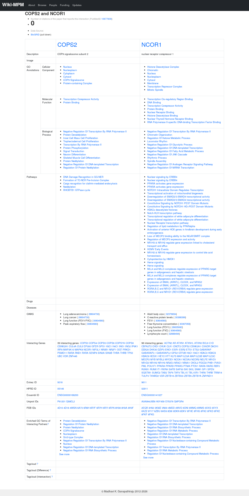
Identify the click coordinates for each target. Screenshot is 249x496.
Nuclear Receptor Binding (160, 112)
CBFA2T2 (146, 346)
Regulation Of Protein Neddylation (81, 167)
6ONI (185, 407)
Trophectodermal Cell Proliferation (81, 141)
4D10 (60, 407)
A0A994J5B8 (148, 401)
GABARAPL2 (163, 353)
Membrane (152, 83)
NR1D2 (145, 362)
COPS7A (120, 343)
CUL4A (72, 346)
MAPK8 (79, 349)
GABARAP (205, 349)
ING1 (121, 346)
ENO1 (168, 349)
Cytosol (67, 76)
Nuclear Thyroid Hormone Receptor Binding (170, 118)
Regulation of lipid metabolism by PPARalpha (171, 226)
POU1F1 (151, 366)
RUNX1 (145, 369)
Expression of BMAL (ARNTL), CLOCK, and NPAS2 (174, 282)
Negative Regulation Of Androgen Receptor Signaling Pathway (180, 164)
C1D (211, 343)
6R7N (111, 407)
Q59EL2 (70, 401)
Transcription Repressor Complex (164, 86)
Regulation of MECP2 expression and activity (171, 239)
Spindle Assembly (156, 161)
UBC (59, 356)
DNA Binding (154, 102)
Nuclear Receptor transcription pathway (168, 223)
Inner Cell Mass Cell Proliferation (80, 138)
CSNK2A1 (62, 346)
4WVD (178, 407)
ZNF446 (73, 356)
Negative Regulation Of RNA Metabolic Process (172, 430)
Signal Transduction (73, 151)
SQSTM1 (146, 372)
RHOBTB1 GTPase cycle (76, 190)
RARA (71, 353)
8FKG (151, 414)
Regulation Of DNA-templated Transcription (170, 434)
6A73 (80, 407)
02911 (144, 388)
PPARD (170, 366)
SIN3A (101, 353)
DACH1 (214, 346)
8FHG (197, 411)
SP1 (204, 369)
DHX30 (153, 349)
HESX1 (154, 356)
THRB (123, 353)
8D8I (170, 411)
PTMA (186, 366)
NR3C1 (178, 362)
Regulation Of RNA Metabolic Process (167, 450)
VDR (65, 356)
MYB (153, 359)
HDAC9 (145, 356)
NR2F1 (112, 349)
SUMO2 (156, 372)
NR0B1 (104, 349)
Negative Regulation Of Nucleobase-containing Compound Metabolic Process (183, 442)
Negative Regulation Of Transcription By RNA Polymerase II (95, 131)
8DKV (183, 411)
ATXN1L (189, 343)
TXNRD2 (154, 376)
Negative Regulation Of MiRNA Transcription (170, 167)
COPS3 (84, 343)
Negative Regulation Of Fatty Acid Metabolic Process (175, 151)
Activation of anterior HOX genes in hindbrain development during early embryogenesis (184, 231)
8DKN (176, 411)
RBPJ (217, 366)
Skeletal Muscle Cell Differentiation (81, 157)
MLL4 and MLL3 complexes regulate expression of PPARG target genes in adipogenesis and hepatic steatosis (181, 270)
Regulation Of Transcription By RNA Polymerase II (174, 447)
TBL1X (184, 372)
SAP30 (179, 369)
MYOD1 (169, 359)
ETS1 (189, 349)
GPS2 (174, 353)
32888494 (174, 333)
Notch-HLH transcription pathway (164, 213)
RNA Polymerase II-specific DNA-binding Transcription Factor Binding (184, 122)
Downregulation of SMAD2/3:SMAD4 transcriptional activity (178, 196)
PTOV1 (194, 366)
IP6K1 (134, 346)
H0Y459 (160, 401)
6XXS (208, 407)
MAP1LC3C (209, 356)
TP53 (130, 353)
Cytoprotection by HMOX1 (161, 259)
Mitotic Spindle (155, 89)
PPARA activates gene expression (165, 183)
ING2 (128, 346)
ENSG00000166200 (67, 395)
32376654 (171, 314)
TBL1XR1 (193, 372)
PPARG (178, 366)
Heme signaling (155, 262)
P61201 (61, 401)
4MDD (171, 407)
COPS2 (67, 44)
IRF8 (60, 349)
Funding (64, 5)
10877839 (106, 18)
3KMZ (158, 407)
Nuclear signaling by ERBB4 (162, 177)
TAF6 (170, 372)
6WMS (200, 407)
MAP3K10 (68, 349)
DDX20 (145, 349)
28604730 (94, 314)
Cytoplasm (69, 73)
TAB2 (164, 372)
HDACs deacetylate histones (162, 209)
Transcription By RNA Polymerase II (82, 144)
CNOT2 (177, 346)
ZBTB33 (179, 376)
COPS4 (93, 343)
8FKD (210, 411)
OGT (119, 349)
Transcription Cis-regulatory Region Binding (170, 99)
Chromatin (152, 70)
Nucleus (67, 66)
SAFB (172, 369)
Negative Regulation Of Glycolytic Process (169, 144)
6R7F (93, 407)
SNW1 (198, 369)
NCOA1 (178, 359)
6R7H (99, 407)
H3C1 (109, 346)
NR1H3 (161, 362)
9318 (60, 382)
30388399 (180, 317)
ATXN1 (180, 343)
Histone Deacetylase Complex (163, 66)
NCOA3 (187, 359)
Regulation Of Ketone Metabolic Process (168, 138)
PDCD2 (203, 362)
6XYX (215, 407)
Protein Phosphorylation (75, 148)
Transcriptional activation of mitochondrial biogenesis (175, 193)
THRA (116, 353)
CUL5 (80, 346)
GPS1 (102, 346)
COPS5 (102, 343)
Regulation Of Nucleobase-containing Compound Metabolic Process (183, 453)
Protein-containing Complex (77, 83)
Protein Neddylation (73, 161)
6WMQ (192, 407)
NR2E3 (170, 362)
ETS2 (196, 349)
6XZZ (144, 411)
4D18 (66, 407)
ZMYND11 (207, 376)
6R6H (86, 407)
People (53, 5)
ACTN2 (168, 343)
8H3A (124, 407)
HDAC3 (203, 353)
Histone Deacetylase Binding (162, 115)
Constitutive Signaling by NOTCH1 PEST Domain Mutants (178, 203)
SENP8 (93, 353)
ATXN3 (198, 343)
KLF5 (173, 356)
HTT (167, 356)
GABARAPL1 (148, 353)
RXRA (85, 353)
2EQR (144, 407)
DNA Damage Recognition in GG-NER (83, 177)
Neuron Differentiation (74, 154)
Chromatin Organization (159, 134)
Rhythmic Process (157, 157)
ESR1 (175, 349)
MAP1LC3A (183, 356)
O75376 (169, 401)
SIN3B (108, 353)
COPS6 (110, 343)
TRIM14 (218, 372)
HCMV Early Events (158, 249)
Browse (42, 5)
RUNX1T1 (155, 369)
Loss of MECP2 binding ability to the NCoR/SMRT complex (178, 236)
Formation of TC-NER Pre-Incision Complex (86, 180)
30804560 (98, 320)
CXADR (206, 346)
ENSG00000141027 (151, 395)
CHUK (162, 346)
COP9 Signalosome (73, 80)
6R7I (105, 407)
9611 (144, 382)
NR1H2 (153, 362)
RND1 (78, 353)
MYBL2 (160, 359)
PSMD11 (62, 353)
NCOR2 (195, 359)
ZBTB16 (169, 376)
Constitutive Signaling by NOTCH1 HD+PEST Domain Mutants (180, 206)
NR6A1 (186, 362)
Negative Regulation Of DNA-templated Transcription (91, 164)
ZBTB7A (196, 376)
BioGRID (35, 34)
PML (143, 366)
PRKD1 (127, 349)
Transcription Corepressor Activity (81, 99)
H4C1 (115, 346)
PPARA (161, 366)
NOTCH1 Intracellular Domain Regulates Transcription (175, 190)
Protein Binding (71, 102)
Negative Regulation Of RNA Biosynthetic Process (90, 450)
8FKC (204, 411)
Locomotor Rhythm (157, 141)
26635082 (177, 327)
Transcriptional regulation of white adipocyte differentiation (177, 216)
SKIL (191, 369)
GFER (95, 346)
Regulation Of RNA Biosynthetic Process (169, 437)
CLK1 (169, 346)
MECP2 (145, 359)
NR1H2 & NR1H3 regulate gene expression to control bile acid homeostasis (180, 254)
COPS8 (130, 343)
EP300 (87, 346)
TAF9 (177, 372)
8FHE (190, 411)
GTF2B (182, 353)
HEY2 (161, 356)
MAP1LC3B (196, 356)
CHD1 (155, 346)
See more (64, 454)
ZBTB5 (188, 376)
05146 (60, 388)
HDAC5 (212, 353)
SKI (186, 369)
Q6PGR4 (179, 401)
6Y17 (150, 411)
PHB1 (210, 362)
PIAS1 (217, 362)
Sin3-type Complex (73, 437)
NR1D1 (212, 359)
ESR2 (182, 349)
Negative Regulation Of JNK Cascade (167, 154)
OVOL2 (194, 362)
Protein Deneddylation (74, 134)
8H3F (131, 407)
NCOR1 (151, 44)
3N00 (164, 407)
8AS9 (164, 411)
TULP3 (145, 376)
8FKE (217, 411)
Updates (76, 5)
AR (174, 343)
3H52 (151, 407)
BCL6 (205, 343)
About (31, 5)
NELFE (204, 359)
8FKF (144, 414)
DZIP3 (161, 349)
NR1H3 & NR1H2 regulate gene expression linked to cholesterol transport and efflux (180, 244)
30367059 (185, 323)
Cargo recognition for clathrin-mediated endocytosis (90, 183)
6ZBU (157, 411)
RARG (209, 366)
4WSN (73, 407)
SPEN (210, 369)
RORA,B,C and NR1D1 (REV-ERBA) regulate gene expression (180, 288)
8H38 (118, 407)
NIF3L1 (96, 349)
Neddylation (69, 186)
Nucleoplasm (70, 70)
